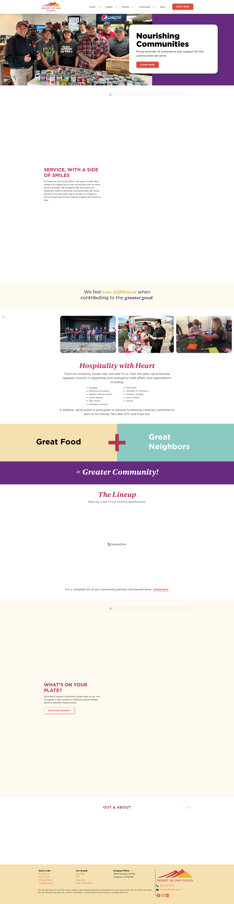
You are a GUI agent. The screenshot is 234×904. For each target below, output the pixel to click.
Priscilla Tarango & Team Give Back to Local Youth (102, 825)
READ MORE (51, 847)
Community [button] (144, 7)
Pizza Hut (80, 880)
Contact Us (44, 874)
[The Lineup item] (57, 519)
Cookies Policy (46, 883)
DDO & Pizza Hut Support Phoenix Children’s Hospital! (187, 825)
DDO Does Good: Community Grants (146, 825)
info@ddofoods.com (170, 889)
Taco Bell (80, 874)
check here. (161, 589)
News (162, 7)
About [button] (92, 7)
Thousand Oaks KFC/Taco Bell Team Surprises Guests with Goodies (61, 826)
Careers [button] (108, 7)
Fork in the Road (84, 883)
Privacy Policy (45, 880)
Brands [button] (125, 7)
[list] (117, 835)
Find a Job (44, 877)
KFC (78, 877)
